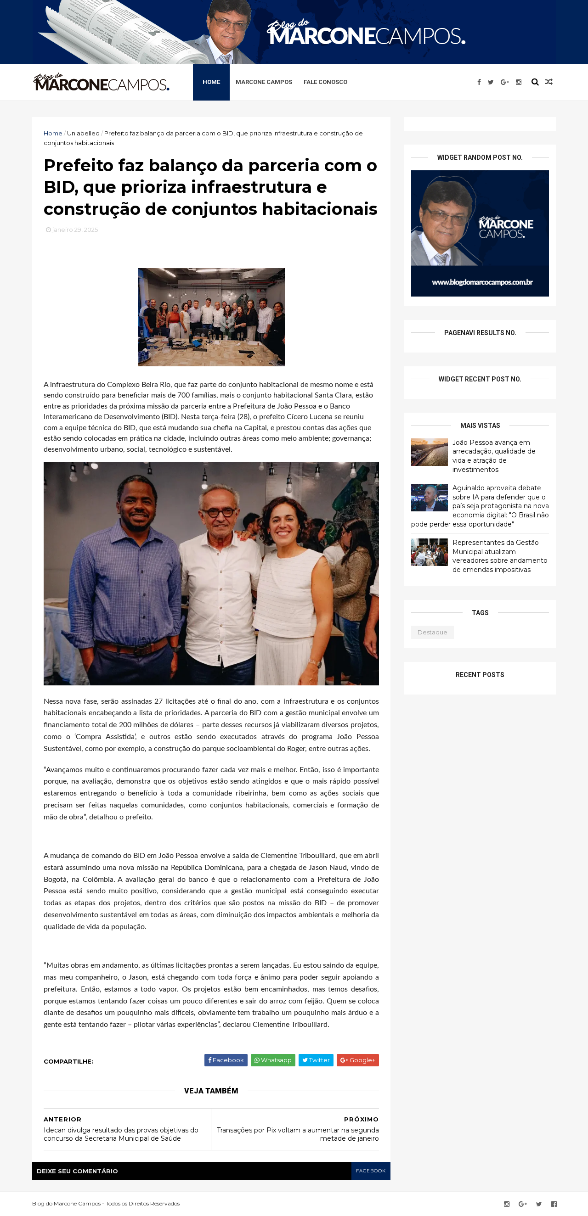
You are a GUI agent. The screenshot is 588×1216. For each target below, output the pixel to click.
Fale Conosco (325, 81)
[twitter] (491, 82)
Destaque (432, 632)
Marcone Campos (264, 81)
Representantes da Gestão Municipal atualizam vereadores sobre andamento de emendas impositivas (500, 556)
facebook (371, 1171)
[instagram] (518, 82)
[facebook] (479, 82)
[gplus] (505, 82)
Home (211, 81)
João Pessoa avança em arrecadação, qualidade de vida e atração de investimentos (494, 456)
